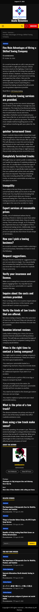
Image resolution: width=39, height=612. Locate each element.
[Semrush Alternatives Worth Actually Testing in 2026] (19, 569)
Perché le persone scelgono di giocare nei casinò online (19, 597)
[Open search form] (22, 26)
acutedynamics (9, 56)
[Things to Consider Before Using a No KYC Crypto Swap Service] (19, 516)
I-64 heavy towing (17, 91)
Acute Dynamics (19, 20)
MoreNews (29, 608)
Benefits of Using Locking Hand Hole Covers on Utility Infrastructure (18, 533)
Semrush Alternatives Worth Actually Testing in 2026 (18, 574)
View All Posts (26, 472)
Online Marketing (8, 569)
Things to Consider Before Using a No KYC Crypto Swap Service (19, 520)
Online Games (7, 582)
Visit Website (12, 472)
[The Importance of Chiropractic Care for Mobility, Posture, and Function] (19, 503)
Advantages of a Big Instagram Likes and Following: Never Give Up (18, 481)
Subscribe (33, 26)
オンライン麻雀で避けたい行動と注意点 (17, 586)
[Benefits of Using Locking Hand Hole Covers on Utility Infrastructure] (19, 528)
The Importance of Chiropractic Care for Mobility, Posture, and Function (19, 508)
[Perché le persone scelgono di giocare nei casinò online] (19, 592)
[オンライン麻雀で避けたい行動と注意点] (19, 582)
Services (5, 43)
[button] (3, 26)
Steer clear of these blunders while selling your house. (19, 488)
